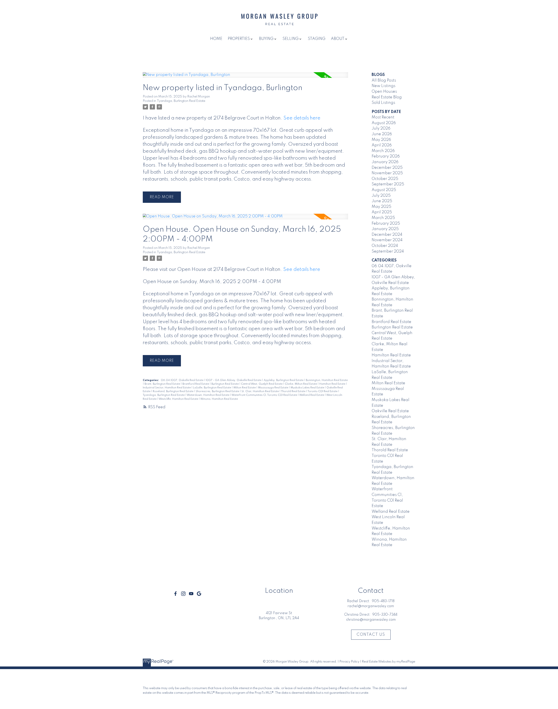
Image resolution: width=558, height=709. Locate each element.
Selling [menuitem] (290, 39)
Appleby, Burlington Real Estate (284, 380)
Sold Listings (383, 103)
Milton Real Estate (244, 387)
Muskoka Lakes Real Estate (308, 387)
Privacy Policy (349, 661)
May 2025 (381, 207)
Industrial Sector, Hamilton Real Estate (167, 387)
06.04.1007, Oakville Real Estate (182, 380)
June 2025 (382, 201)
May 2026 (381, 140)
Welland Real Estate (312, 395)
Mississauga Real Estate (273, 387)
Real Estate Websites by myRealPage (388, 661)
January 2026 (385, 162)
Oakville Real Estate (390, 411)
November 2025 (387, 173)
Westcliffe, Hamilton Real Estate (179, 399)
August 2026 (384, 123)
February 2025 (386, 224)
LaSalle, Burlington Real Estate (212, 387)
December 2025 (387, 168)
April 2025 (382, 212)
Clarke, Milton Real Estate (301, 384)
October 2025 (385, 179)
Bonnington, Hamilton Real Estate (327, 380)
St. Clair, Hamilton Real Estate (260, 391)
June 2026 (382, 134)
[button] (175, 593)
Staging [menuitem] (316, 39)
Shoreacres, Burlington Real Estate (218, 391)
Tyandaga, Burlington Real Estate (181, 101)
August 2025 (384, 190)
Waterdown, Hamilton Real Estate (208, 395)
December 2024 (387, 235)
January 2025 (385, 229)
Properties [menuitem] (239, 39)
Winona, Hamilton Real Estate (219, 399)
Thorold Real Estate (293, 391)
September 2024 (388, 251)
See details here (301, 118)
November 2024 (387, 240)
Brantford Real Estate (196, 384)
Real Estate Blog (387, 97)
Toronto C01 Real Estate (323, 391)
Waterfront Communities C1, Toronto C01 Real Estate (264, 395)
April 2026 (382, 145)
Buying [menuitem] (266, 39)
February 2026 (386, 156)
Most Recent (383, 117)
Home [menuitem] (216, 39)
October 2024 (385, 246)
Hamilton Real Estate (332, 384)
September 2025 (388, 184)
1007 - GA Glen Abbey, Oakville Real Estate (234, 380)
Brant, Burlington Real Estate (163, 384)
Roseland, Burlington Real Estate (173, 391)
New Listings (383, 86)
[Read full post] (245, 77)
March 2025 (383, 218)
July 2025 (381, 196)
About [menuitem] (337, 39)
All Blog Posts (384, 80)
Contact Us (371, 635)
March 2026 (383, 151)
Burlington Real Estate (225, 384)
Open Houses (384, 92)
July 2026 (381, 128)
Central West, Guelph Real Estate (262, 384)
